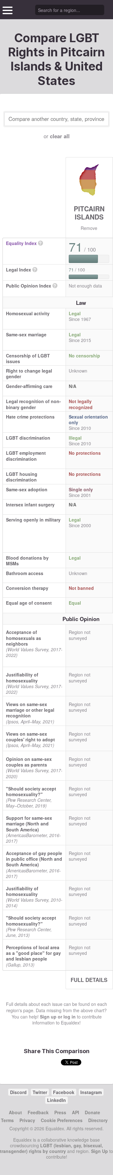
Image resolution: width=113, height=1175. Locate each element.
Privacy (27, 1120)
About (15, 1112)
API (75, 1112)
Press (60, 1112)
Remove (89, 228)
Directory (98, 1120)
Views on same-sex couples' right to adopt (30, 737)
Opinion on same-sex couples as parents (29, 762)
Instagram (91, 1092)
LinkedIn (56, 1100)
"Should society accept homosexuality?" (31, 791)
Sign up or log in (58, 1016)
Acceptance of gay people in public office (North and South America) (34, 859)
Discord (18, 1092)
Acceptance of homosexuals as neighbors (23, 638)
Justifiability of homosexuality (22, 677)
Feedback (38, 1112)
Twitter (40, 1092)
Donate (92, 1112)
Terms (7, 1120)
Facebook (63, 1092)
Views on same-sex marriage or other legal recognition (30, 710)
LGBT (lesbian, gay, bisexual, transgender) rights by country (51, 1148)
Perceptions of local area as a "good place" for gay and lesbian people (33, 953)
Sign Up (99, 1151)
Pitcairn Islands (89, 212)
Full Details (89, 980)
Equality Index (21, 243)
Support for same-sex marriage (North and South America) (29, 823)
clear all (60, 136)
